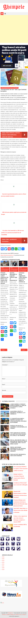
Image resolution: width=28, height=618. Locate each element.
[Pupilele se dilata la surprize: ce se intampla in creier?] (5, 428)
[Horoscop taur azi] (7, 538)
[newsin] (11, 594)
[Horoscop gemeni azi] (13, 538)
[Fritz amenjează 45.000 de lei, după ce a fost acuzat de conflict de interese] (5, 435)
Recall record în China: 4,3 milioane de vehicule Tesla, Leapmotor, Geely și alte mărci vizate (18, 442)
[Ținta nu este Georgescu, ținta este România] (5, 457)
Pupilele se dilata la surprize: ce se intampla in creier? (18, 427)
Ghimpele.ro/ (10, 612)
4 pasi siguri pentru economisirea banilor (24, 349)
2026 (3, 557)
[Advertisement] (14, 29)
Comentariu (5, 364)
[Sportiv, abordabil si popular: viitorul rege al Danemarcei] (14, 263)
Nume (3, 378)
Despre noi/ (13, 614)
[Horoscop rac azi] (18, 538)
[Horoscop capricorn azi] (7, 548)
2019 (3, 569)
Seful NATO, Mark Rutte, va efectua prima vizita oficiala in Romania (20, 510)
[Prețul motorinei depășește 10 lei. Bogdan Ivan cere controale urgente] (5, 450)
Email (3, 384)
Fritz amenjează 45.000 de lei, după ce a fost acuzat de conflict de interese (18, 434)
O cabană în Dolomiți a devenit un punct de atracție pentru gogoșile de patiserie (18, 420)
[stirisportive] (11, 583)
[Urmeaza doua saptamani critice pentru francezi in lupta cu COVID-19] (23, 263)
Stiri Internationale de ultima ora (9, 87)
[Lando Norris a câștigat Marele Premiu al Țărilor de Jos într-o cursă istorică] (5, 407)
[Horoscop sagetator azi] (2, 548)
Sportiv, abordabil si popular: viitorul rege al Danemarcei (13, 276)
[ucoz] (2, 602)
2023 (3, 562)
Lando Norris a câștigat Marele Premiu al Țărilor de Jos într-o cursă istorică (18, 406)
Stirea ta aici (19, 614)
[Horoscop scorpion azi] (18, 543)
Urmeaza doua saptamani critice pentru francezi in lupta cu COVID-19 (23, 277)
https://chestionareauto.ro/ (7, 255)
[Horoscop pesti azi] (18, 548)
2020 (3, 567)
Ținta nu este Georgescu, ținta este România (18, 455)
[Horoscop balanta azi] (13, 543)
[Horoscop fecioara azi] (7, 543)
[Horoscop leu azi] (2, 543)
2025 (3, 558)
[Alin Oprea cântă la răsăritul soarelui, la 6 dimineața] (5, 414)
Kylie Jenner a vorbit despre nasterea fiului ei (4, 349)
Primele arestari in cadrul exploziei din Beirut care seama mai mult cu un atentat (4, 278)
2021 (3, 566)
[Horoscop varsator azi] (13, 548)
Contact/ (24, 614)
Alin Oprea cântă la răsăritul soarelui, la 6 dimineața (17, 413)
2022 (3, 564)
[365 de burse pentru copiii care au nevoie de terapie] (14, 207)
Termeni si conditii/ (6, 614)
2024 (3, 560)
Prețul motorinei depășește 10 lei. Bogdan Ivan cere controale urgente (18, 449)
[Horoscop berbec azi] (2, 538)
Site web (4, 390)
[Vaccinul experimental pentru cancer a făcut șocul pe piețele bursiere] (14, 189)
